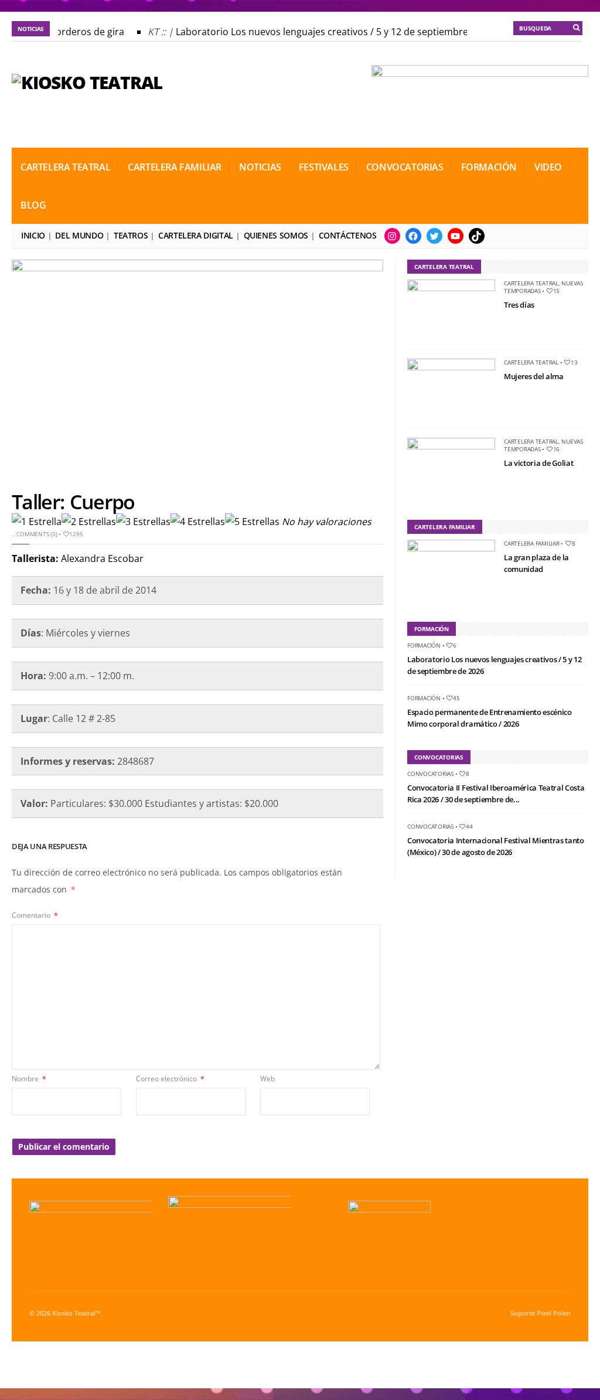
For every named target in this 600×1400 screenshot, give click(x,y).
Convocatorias (405, 167)
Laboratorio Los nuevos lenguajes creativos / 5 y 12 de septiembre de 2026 (332, 31)
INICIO (33, 235)
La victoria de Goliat (538, 463)
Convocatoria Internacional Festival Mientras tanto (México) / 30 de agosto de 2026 (495, 846)
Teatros (131, 235)
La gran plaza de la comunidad (536, 563)
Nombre (29, 1079)
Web (267, 1079)
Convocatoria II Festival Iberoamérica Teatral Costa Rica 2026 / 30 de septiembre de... (495, 793)
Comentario (35, 915)
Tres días (519, 304)
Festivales (324, 167)
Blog (33, 205)
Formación (489, 167)
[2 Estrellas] (89, 521)
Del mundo (79, 235)
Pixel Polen (554, 1313)
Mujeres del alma (534, 376)
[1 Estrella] (37, 521)
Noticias (260, 167)
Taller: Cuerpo (73, 501)
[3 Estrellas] (143, 521)
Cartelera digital (195, 235)
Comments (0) (36, 534)
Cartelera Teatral (65, 167)
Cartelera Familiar (174, 167)
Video (548, 167)
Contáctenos (348, 235)
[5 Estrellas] (252, 521)
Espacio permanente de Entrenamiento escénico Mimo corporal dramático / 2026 (489, 718)
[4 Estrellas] (198, 521)
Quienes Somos (276, 235)
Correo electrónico (170, 1079)
